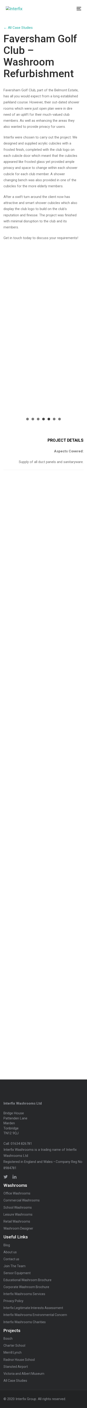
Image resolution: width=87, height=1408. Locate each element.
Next (75, 375)
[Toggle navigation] (68, 8)
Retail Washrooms (16, 1221)
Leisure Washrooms (17, 1214)
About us (10, 1252)
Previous (11, 375)
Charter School (14, 1345)
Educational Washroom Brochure (27, 1280)
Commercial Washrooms (21, 1200)
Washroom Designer (18, 1228)
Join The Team (14, 1266)
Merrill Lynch (12, 1352)
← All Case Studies (18, 28)
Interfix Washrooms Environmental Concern (35, 1315)
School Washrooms (17, 1207)
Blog (6, 1245)
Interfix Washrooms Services (24, 1294)
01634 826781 (21, 1144)
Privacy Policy (13, 1301)
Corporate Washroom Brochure (26, 1287)
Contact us (11, 1259)
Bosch (8, 1338)
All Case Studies (15, 1380)
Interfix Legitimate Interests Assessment (33, 1308)
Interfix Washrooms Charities (24, 1322)
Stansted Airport (15, 1367)
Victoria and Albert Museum (23, 1373)
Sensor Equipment (17, 1273)
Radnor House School (19, 1360)
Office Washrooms (16, 1193)
